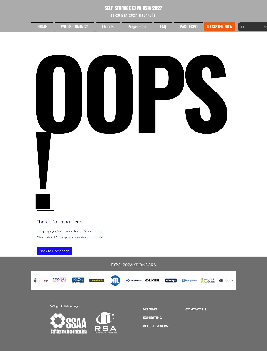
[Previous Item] (40, 280)
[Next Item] (227, 280)
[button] (74, 26)
